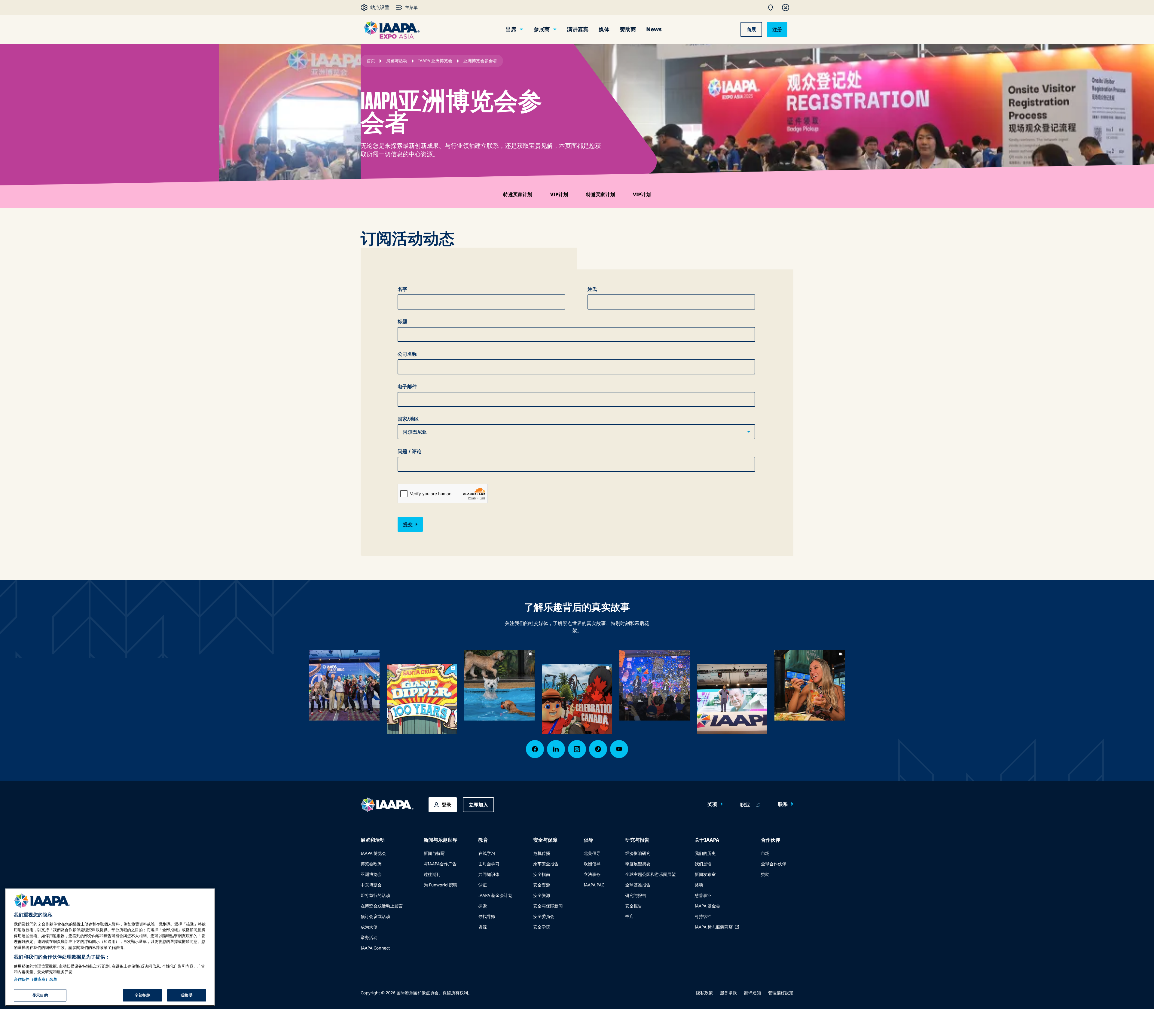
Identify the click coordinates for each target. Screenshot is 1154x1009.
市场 (765, 853)
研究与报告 (637, 840)
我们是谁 (703, 864)
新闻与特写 (434, 853)
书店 (629, 916)
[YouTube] (619, 749)
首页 (371, 61)
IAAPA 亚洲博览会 (435, 61)
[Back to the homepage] (387, 804)
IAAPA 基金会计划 (495, 895)
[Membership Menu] (785, 7)
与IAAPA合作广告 (440, 864)
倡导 (588, 840)
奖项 (712, 804)
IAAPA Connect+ (376, 948)
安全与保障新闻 (548, 906)
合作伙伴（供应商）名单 (35, 979)
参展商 (541, 29)
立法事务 (592, 874)
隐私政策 (704, 993)
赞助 (765, 874)
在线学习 (486, 853)
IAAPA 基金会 (707, 906)
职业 (745, 805)
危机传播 (541, 853)
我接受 (186, 995)
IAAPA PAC (594, 885)
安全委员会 (543, 916)
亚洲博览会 (371, 874)
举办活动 (369, 937)
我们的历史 (705, 853)
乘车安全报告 (545, 864)
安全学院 (541, 927)
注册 (777, 29)
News (653, 29)
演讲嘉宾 (577, 29)
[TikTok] (598, 749)
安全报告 (633, 906)
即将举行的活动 (375, 895)
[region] (110, 947)
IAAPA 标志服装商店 (714, 927)
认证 (482, 885)
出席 (510, 29)
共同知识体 (488, 874)
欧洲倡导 (592, 864)
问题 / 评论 (409, 451)
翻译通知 (752, 993)
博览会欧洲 (371, 864)
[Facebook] (535, 749)
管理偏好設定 (780, 993)
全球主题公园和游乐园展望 (650, 874)
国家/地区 (408, 419)
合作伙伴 (770, 840)
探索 (482, 906)
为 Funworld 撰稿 (440, 885)
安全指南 (541, 874)
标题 (402, 322)
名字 (402, 289)
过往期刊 (432, 874)
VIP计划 (559, 194)
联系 (783, 804)
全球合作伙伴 (773, 864)
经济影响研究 (637, 853)
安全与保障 (545, 840)
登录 (446, 804)
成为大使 (369, 927)
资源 (482, 927)
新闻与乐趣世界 (440, 840)
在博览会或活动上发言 (382, 906)
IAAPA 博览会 (373, 853)
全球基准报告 (637, 885)
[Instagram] (577, 749)
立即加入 (478, 804)
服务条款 (728, 993)
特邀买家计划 (517, 194)
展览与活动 (396, 61)
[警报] (770, 7)
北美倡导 (592, 853)
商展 (751, 29)
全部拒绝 (143, 995)
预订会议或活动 (375, 916)
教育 (483, 840)
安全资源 (541, 885)
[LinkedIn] (556, 749)
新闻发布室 (705, 874)
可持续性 (703, 916)
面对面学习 (488, 864)
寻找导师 (486, 916)
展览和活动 (373, 840)
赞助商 (628, 29)
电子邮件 (407, 386)
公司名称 (407, 354)
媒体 (604, 29)
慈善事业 (703, 895)
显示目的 (40, 995)
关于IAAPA (707, 840)
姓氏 (592, 289)
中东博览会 (371, 885)
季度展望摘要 (637, 864)
